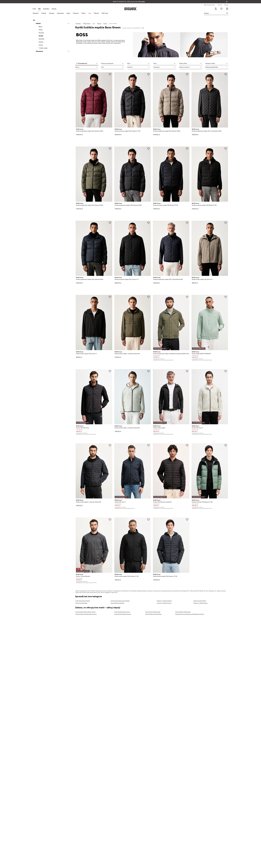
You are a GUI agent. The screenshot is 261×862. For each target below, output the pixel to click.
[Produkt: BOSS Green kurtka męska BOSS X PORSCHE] (209, 322)
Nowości (35, 13)
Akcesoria (60, 13)
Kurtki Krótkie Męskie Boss (183, 612)
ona (34, 9)
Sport (68, 13)
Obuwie (51, 13)
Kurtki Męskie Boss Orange (122, 612)
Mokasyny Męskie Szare (200, 603)
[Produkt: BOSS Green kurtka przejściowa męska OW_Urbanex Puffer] (94, 99)
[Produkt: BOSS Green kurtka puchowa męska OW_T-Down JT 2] (132, 248)
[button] (86, 63)
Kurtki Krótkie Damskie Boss (153, 614)
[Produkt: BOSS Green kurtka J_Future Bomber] (94, 545)
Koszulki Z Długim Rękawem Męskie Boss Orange (189, 614)
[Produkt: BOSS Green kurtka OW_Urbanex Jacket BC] (171, 470)
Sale (89, 13)
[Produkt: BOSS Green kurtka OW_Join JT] (209, 396)
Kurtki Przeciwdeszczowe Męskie (120, 601)
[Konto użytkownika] (216, 9)
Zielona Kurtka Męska (199, 601)
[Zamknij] (226, 1)
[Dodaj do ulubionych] (109, 74)
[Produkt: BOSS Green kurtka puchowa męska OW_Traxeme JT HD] (132, 99)
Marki (83, 13)
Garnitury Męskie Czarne (164, 603)
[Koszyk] (227, 9)
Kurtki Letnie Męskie (81, 603)
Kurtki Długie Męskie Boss (152, 612)
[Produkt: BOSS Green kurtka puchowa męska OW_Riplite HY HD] (171, 174)
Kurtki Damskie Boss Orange (122, 614)
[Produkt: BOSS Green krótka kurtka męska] (171, 396)
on (39, 9)
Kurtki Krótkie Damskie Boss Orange (86, 614)
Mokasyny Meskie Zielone (164, 601)
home (54, 9)
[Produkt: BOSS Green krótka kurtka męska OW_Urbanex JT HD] (132, 545)
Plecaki (96, 13)
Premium (76, 13)
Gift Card (105, 13)
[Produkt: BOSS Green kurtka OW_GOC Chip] (94, 396)
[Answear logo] (130, 9)
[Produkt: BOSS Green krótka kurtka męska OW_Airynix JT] (209, 248)
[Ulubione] (221, 9)
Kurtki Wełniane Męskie (117, 603)
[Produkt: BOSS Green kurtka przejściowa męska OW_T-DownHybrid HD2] (209, 99)
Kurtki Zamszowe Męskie (83, 601)
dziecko (46, 9)
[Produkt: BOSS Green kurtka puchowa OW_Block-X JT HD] (209, 470)
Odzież (43, 13)
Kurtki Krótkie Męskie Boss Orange (86, 612)
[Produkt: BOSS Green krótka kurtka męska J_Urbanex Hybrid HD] (132, 322)
